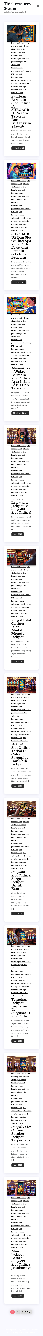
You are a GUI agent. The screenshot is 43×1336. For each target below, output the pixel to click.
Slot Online (16, 39)
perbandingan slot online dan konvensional (19, 65)
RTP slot (14, 74)
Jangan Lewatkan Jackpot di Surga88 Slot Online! (21, 505)
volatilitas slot (17, 93)
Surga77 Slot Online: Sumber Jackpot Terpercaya (21, 1133)
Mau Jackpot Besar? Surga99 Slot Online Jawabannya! (21, 1261)
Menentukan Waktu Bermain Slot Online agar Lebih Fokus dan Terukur (20, 378)
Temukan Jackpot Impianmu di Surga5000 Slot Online (20, 1008)
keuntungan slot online (21, 58)
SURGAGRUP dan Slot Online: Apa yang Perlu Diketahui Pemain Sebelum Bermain (21, 245)
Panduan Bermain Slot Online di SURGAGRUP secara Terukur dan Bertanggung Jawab (21, 111)
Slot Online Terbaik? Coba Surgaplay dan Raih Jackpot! (20, 756)
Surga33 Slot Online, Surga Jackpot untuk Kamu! (21, 880)
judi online (21, 49)
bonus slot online (18, 43)
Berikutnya (26, 1312)
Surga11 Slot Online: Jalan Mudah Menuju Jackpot (21, 628)
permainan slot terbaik (20, 71)
